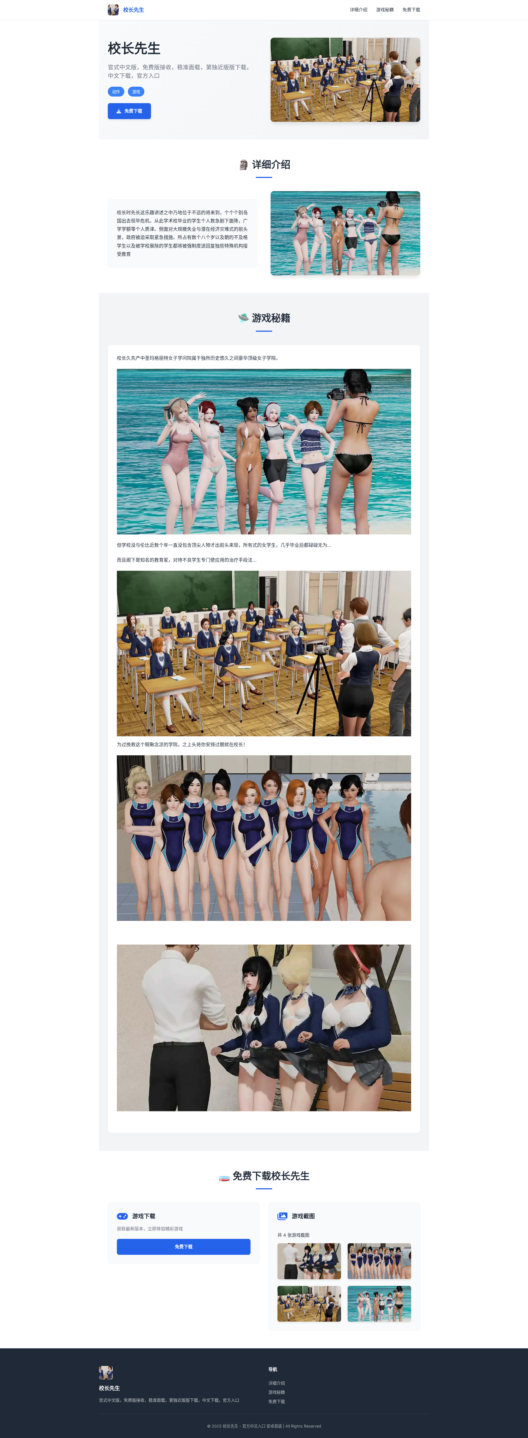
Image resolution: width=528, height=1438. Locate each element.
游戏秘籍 (385, 9)
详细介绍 (358, 9)
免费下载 (411, 9)
